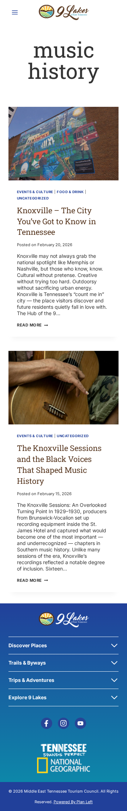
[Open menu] (15, 12)
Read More (32, 325)
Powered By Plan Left (73, 801)
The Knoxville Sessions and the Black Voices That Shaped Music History (59, 464)
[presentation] (63, 143)
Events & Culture (35, 192)
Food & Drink (70, 192)
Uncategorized (33, 198)
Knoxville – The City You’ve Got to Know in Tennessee (56, 221)
